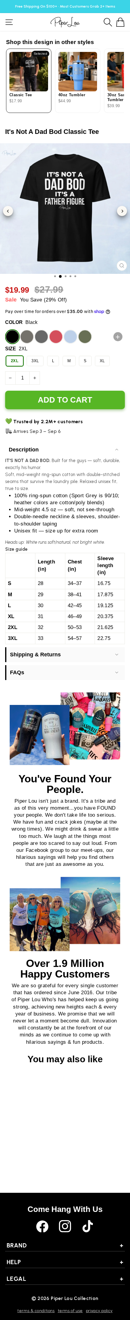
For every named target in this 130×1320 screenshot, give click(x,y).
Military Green (85, 336)
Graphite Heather (41, 336)
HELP (65, 1262)
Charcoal (27, 336)
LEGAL (65, 1278)
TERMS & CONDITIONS (35, 1310)
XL (102, 361)
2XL (14, 361)
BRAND (65, 1245)
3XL (35, 361)
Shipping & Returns (35, 654)
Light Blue (70, 336)
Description (24, 450)
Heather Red (56, 336)
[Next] (122, 211)
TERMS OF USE (70, 1310)
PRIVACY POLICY (99, 1310)
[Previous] (8, 211)
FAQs (17, 672)
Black (12, 336)
